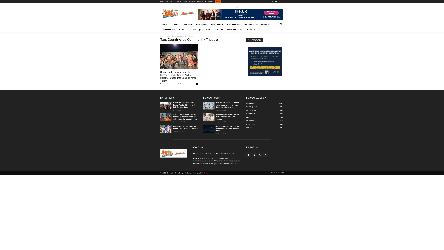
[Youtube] (282, 1)
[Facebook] (272, 1)
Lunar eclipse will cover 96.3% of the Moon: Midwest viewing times (227, 128)
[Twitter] (279, 1)
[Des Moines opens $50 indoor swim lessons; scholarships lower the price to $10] (208, 105)
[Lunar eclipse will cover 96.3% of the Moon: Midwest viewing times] (208, 129)
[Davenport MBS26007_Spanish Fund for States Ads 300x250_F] (265, 76)
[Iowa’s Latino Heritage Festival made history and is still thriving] (165, 129)
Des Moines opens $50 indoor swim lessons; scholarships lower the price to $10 (227, 105)
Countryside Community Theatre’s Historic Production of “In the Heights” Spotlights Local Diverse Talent (178, 76)
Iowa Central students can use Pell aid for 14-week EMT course (227, 117)
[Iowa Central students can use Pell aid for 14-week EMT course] (208, 117)
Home (162, 36)
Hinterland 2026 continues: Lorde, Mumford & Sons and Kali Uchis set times (184, 105)
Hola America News (166, 84)
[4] (240, 19)
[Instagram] (276, 1)
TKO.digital (206, 173)
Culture (163, 68)
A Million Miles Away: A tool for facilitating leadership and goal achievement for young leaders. (185, 117)
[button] (281, 24)
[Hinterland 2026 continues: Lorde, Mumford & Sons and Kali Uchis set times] (165, 105)
